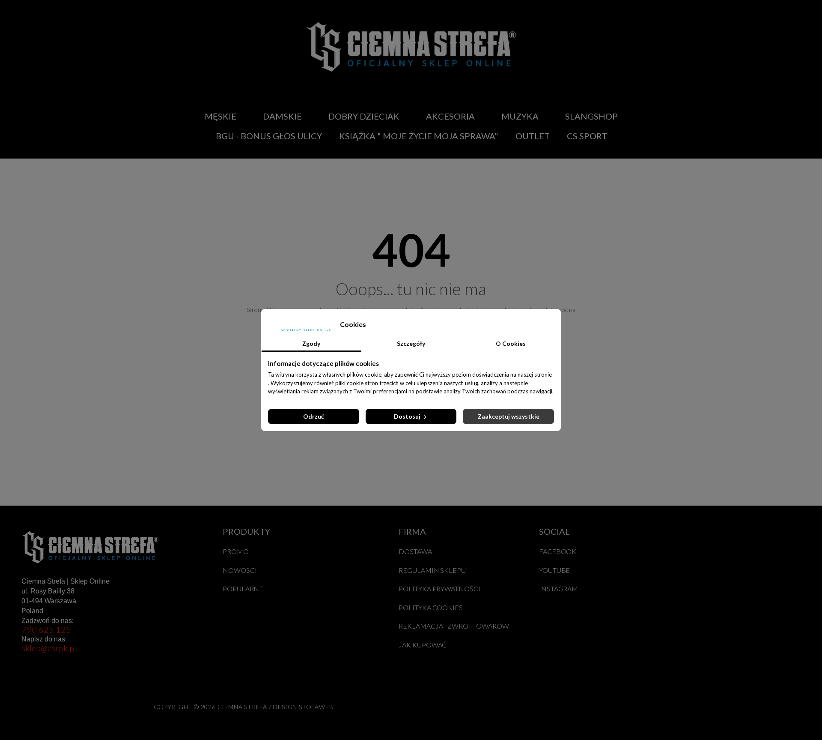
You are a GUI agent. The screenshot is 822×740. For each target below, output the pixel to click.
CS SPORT (587, 136)
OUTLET (532, 136)
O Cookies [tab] (511, 343)
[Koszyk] (721, 126)
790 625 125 (46, 629)
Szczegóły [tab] (411, 343)
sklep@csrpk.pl (48, 648)
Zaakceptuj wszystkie (508, 416)
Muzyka (520, 116)
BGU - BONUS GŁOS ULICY (269, 136)
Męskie (220, 116)
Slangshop (591, 116)
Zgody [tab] (311, 343)
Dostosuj (408, 416)
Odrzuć (313, 416)
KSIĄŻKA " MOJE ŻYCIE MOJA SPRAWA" (418, 136)
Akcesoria (450, 116)
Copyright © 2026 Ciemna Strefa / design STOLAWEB (243, 706)
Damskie (282, 116)
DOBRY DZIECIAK (363, 116)
